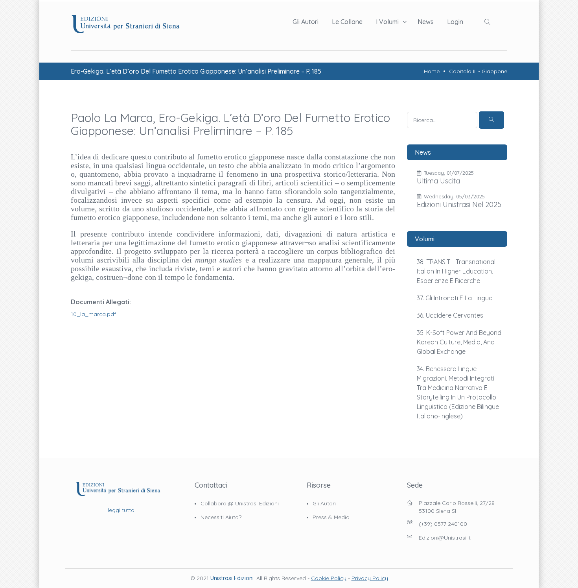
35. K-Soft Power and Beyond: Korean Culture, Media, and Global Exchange (460, 342)
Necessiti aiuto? (221, 517)
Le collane (347, 22)
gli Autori (324, 503)
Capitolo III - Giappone (478, 71)
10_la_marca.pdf (93, 314)
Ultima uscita (438, 180)
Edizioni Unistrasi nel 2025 (459, 204)
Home (432, 71)
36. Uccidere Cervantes (450, 315)
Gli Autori (305, 22)
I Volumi (387, 22)
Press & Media (331, 517)
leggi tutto (121, 510)
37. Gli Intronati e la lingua (455, 298)
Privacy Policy (370, 578)
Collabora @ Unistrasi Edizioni (240, 503)
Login (455, 22)
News (426, 22)
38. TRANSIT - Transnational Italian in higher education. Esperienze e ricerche (456, 271)
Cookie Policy (328, 578)
